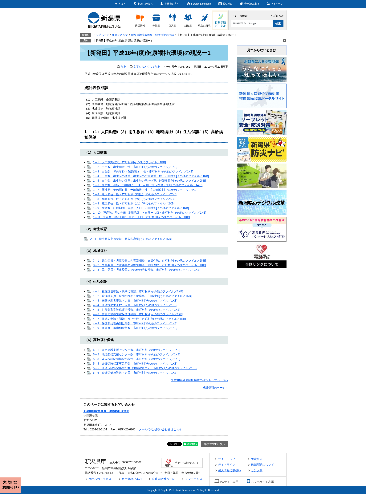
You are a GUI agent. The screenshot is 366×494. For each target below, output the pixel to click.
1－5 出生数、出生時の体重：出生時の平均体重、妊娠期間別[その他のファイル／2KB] (149, 180)
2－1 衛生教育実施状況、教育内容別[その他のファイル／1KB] (131, 238)
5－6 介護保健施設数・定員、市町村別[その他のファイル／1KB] (135, 372)
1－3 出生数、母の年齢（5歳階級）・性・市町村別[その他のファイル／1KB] (143, 171)
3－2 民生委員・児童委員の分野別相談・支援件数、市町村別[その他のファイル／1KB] (149, 265)
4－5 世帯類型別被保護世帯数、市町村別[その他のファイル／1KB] (136, 309)
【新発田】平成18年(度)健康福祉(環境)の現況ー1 (122, 40)
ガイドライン (226, 464)
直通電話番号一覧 (163, 478)
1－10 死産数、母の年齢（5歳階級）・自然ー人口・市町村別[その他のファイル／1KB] (149, 212)
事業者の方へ (172, 3)
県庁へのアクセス (99, 478)
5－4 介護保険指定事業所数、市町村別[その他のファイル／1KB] (135, 363)
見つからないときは (261, 50)
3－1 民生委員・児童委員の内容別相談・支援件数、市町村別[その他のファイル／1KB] (149, 260)
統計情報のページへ (215, 387)
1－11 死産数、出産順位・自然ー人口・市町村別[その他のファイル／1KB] (141, 217)
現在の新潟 (204, 25)
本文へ (122, 3)
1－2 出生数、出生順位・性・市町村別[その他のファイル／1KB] (135, 166)
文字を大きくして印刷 (146, 66)
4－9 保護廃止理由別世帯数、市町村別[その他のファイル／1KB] (135, 328)
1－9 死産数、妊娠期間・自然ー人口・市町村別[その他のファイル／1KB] (141, 208)
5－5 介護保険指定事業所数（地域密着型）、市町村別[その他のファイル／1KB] (145, 368)
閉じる (284, 40)
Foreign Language (201, 3)
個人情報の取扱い (229, 470)
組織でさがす (120, 34)
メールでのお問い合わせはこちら (160, 429)
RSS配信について (262, 464)
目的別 (172, 25)
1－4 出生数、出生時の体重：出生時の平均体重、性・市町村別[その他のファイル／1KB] (151, 176)
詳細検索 (278, 15)
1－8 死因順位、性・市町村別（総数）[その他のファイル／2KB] (135, 194)
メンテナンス (193, 478)
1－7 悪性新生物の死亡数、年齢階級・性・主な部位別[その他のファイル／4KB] (145, 189)
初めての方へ (145, 3)
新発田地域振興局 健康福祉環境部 (152, 34)
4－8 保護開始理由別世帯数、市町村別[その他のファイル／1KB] (135, 323)
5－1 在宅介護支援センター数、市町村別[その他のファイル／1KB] (136, 349)
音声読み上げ (251, 3)
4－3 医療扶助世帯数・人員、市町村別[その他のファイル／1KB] (135, 300)
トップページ (101, 34)
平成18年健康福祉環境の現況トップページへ (199, 380)
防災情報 (140, 25)
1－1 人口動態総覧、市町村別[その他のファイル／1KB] (129, 162)
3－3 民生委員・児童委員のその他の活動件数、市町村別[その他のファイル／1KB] (146, 269)
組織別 (188, 25)
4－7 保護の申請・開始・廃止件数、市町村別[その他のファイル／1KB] (139, 318)
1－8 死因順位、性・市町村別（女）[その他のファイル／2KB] (133, 203)
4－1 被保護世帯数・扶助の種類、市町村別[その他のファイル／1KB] (138, 291)
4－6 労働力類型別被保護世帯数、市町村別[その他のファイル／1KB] (138, 314)
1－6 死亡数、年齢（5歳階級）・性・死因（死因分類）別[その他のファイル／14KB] (148, 185)
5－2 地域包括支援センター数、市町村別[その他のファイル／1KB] (136, 354)
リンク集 (256, 470)
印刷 (123, 66)
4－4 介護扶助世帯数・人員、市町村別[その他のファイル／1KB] (135, 305)
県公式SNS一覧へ (215, 444)
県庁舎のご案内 (132, 478)
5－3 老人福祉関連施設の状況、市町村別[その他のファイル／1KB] (136, 359)
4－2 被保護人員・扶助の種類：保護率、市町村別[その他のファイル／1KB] (142, 296)
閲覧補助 (228, 3)
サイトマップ (226, 458)
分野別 (156, 25)
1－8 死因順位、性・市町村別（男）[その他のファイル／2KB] (133, 198)
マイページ (277, 3)
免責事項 (256, 458)
